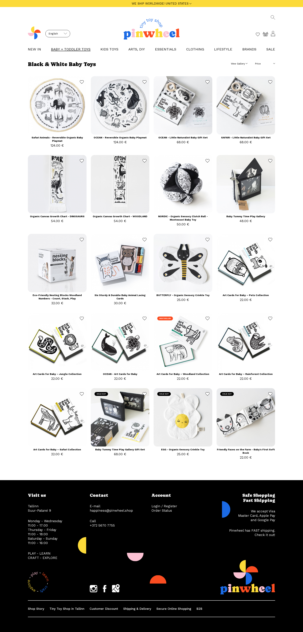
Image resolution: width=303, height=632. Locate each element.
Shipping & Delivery (137, 608)
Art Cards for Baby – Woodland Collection (183, 374)
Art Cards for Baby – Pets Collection (246, 295)
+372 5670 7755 (102, 525)
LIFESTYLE (223, 49)
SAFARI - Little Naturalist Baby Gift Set (246, 137)
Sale (270, 49)
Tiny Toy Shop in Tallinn (66, 608)
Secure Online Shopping (173, 608)
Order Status (162, 511)
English (53, 33)
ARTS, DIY (136, 49)
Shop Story (36, 608)
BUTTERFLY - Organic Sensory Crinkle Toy (183, 295)
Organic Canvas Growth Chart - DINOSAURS (57, 216)
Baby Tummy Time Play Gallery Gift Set (120, 449)
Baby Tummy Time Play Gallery (245, 216)
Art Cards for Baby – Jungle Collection (57, 374)
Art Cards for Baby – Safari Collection (57, 449)
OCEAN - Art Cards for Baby (120, 374)
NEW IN (34, 49)
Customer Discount (104, 608)
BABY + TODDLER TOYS (70, 49)
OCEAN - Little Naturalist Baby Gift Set (183, 137)
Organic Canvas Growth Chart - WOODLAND (120, 216)
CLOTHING (195, 49)
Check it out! (265, 535)
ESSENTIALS (165, 49)
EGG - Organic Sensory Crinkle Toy (183, 449)
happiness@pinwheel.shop (111, 511)
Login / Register (164, 506)
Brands (249, 49)
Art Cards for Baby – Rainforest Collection (246, 374)
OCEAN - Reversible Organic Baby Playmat (120, 137)
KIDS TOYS (109, 49)
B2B (199, 608)
